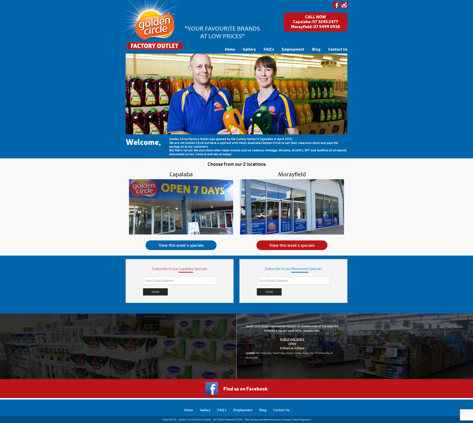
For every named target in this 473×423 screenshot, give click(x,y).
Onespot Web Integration (296, 419)
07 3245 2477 (325, 21)
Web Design (251, 419)
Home (230, 49)
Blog (316, 49)
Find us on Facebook (245, 388)
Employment (293, 49)
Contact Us (337, 49)
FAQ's (269, 49)
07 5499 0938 (326, 26)
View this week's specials (181, 245)
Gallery (249, 49)
